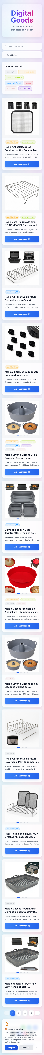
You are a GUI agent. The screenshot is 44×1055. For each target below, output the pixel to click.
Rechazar (26, 1047)
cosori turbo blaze (14, 77)
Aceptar (11, 1047)
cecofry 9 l (11, 72)
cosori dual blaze (27, 72)
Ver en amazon (20, 164)
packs (28, 83)
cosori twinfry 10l (14, 83)
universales (25, 89)
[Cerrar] (36, 1047)
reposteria (11, 89)
